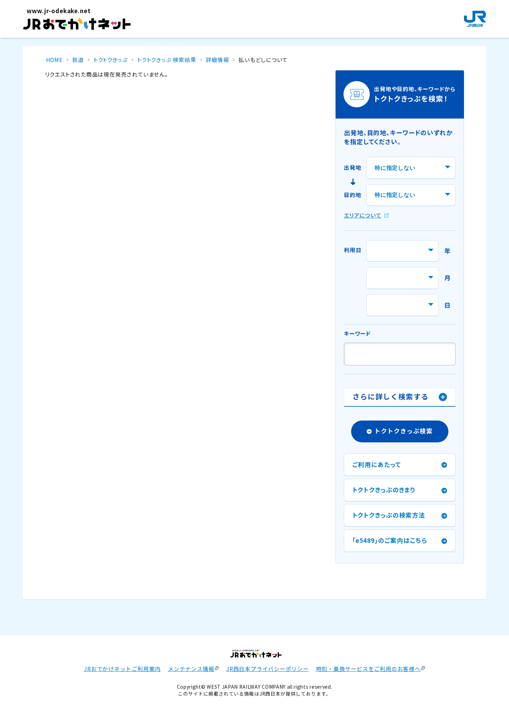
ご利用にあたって (376, 464)
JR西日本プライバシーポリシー (267, 669)
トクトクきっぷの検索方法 (389, 515)
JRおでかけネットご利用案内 (122, 669)
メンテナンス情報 (191, 669)
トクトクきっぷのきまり (384, 489)
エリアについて (363, 215)
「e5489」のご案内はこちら (389, 540)
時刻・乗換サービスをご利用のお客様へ (368, 669)
